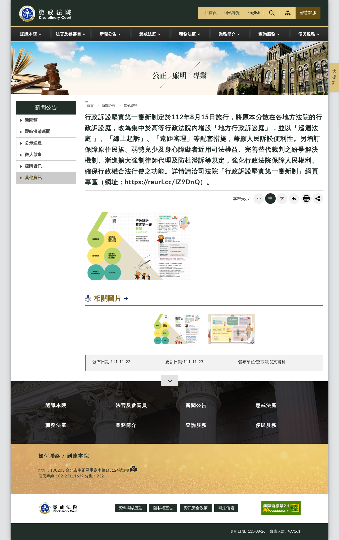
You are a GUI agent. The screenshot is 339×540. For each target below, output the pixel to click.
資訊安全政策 (196, 508)
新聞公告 (108, 106)
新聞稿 (31, 120)
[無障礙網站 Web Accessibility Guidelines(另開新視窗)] (281, 509)
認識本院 (56, 405)
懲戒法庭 (266, 405)
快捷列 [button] (334, 77)
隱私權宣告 (163, 508)
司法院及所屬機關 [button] (288, 13)
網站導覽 (232, 13)
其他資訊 (33, 177)
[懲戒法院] (55, 13)
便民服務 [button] (306, 34)
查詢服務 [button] (266, 34)
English (253, 13)
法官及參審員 (131, 405)
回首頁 (211, 13)
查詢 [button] (272, 13)
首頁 (90, 106)
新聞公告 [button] (108, 34)
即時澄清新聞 (37, 131)
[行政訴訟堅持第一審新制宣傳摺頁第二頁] (231, 328)
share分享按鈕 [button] (318, 198)
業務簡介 (126, 425)
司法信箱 (226, 508)
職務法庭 (56, 425)
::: (13, 4)
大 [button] (282, 198)
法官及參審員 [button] (68, 34)
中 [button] (270, 198)
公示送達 (33, 143)
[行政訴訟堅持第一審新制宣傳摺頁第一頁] (176, 328)
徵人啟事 (33, 154)
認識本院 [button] (28, 34)
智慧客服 (308, 13)
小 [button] (259, 198)
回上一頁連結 (294, 198)
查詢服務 (196, 425)
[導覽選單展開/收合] (169, 380)
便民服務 (266, 425)
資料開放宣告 (131, 508)
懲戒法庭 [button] (147, 34)
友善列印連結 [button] (306, 198)
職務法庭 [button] (187, 34)
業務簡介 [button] (227, 34)
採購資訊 (33, 166)
